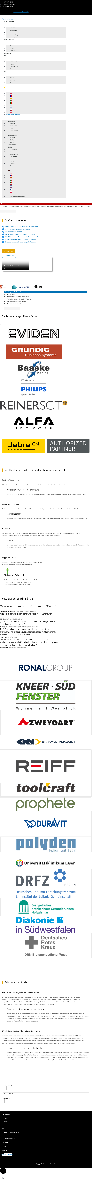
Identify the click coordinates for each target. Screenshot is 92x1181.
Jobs (11, 82)
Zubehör (12, 51)
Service (5, 55)
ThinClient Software (9, 21)
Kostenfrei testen (14, 37)
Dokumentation (7, 53)
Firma (5, 71)
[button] (3, 1171)
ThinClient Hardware (9, 39)
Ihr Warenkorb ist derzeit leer (13, 115)
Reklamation (13, 69)
